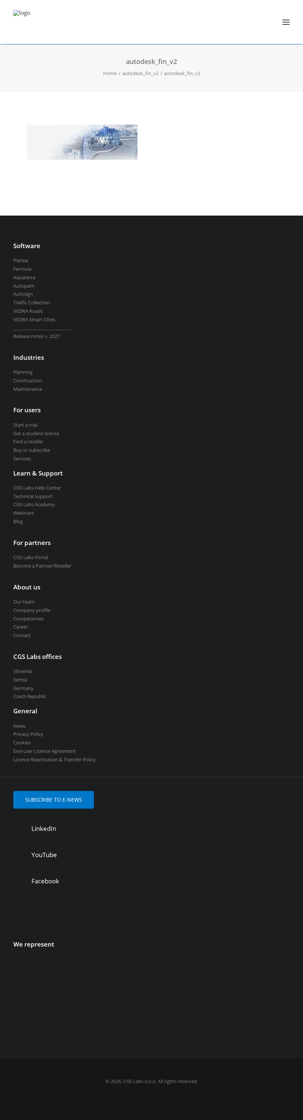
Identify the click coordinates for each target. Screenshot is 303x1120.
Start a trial (25, 425)
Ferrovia (22, 268)
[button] (286, 22)
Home (110, 73)
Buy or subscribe (31, 450)
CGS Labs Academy (34, 504)
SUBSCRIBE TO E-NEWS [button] (53, 799)
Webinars (23, 513)
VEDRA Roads (28, 311)
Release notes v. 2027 (36, 336)
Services (22, 458)
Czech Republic (29, 696)
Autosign (23, 294)
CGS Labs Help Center (37, 487)
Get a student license (36, 433)
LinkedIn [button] (43, 828)
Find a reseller (28, 441)
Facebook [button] (45, 881)
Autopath (23, 285)
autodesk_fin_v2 (140, 73)
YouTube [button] (44, 854)
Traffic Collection (31, 302)
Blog (18, 521)
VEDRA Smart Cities (34, 319)
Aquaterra (24, 277)
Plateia (20, 260)
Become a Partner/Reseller (42, 565)
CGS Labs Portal (30, 557)
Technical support (32, 496)
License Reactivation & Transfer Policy (54, 759)
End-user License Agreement (44, 751)
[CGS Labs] (21, 22)
